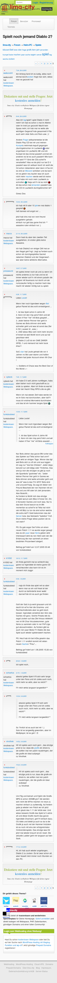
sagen (33, 54)
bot (11, 49)
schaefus (10, 672)
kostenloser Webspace (11, 4)
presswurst (8, 270)
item (34, 49)
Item (37, 532)
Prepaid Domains (43, 945)
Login (35, 2)
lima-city (7, 44)
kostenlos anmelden (27, 100)
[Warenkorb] (7, 12)
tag (50, 54)
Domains (24, 8)
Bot (47, 303)
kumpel (6, 54)
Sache (25, 644)
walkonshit (8, 73)
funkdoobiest (9, 414)
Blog (38, 967)
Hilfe (3, 13)
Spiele (38, 44)
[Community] (7, 19)
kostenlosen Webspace (8, 84)
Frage (25, 139)
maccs (9, 233)
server (39, 54)
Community (47, 8)
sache (27, 54)
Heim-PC (28, 44)
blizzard (6, 49)
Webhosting (9, 964)
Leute (23, 297)
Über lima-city (28, 967)
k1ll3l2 (9, 558)
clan (20, 49)
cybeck (9, 376)
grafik (29, 49)
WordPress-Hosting (9, 8)
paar (23, 54)
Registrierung (46, 2)
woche (5, 59)
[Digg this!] (17, 906)
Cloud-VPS (35, 8)
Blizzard (28, 170)
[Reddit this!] (35, 906)
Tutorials (11, 26)
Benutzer (24, 21)
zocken (11, 58)
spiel (45, 53)
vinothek (10, 741)
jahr (38, 49)
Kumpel (19, 145)
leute (11, 54)
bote (15, 49)
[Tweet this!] (7, 906)
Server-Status (42, 971)
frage (24, 49)
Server (19, 516)
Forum (14, 21)
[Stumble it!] (26, 906)
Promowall (36, 21)
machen (17, 54)
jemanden (44, 49)
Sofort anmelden (43, 918)
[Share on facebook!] (44, 906)
